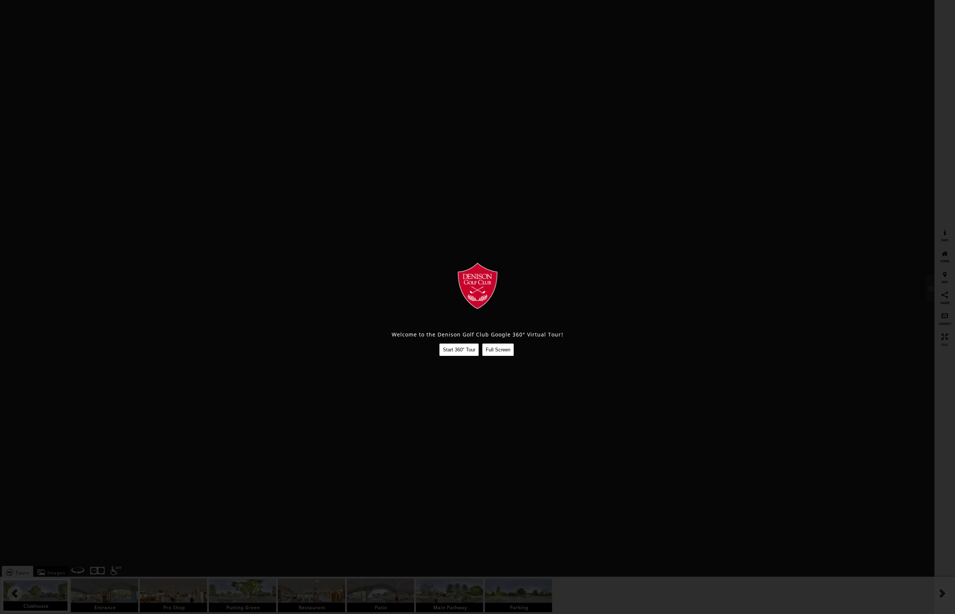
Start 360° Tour (459, 350)
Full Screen (498, 350)
